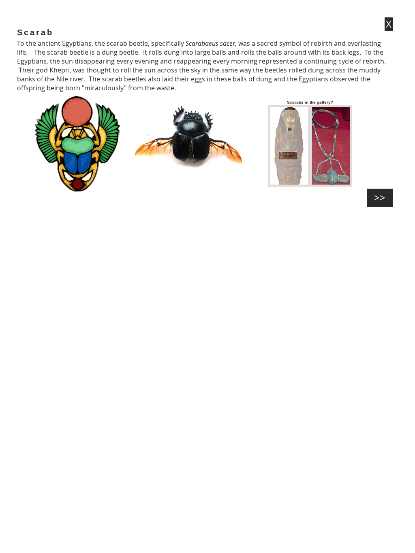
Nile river (70, 78)
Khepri (59, 70)
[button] (289, 146)
